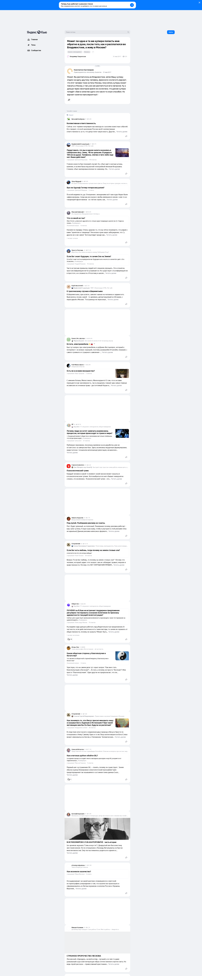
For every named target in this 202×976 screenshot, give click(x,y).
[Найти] (128, 32)
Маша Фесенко (80, 874)
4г (85, 119)
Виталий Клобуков (78, 119)
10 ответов (90, 264)
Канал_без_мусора (78, 338)
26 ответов (92, 727)
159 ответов (92, 160)
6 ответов (84, 225)
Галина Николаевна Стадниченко (84, 546)
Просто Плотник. (77, 250)
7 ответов (89, 373)
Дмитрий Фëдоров (81, 190)
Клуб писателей (77, 285)
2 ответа (91, 190)
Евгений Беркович (78, 814)
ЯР (72, 424)
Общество (75, 604)
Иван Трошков (79, 373)
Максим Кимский (78, 212)
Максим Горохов (80, 763)
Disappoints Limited (81, 727)
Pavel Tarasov (79, 555)
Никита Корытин (77, 518)
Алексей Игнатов (78, 749)
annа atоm (78, 441)
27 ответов (86, 441)
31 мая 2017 (107, 72)
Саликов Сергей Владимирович (84, 716)
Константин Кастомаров (84, 70)
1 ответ (97, 66)
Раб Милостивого (78, 365)
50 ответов (88, 555)
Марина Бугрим (79, 341)
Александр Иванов (81, 622)
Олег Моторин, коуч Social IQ (83, 467)
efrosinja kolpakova (78, 865)
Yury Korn (77, 427)
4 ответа (83, 663)
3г (90, 144)
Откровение (76, 543)
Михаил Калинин (77, 927)
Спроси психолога (78, 465)
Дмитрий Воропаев (81, 160)
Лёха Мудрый (76, 181)
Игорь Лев (75, 647)
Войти (171, 32)
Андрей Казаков (80, 264)
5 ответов (90, 763)
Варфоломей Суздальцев (80, 144)
